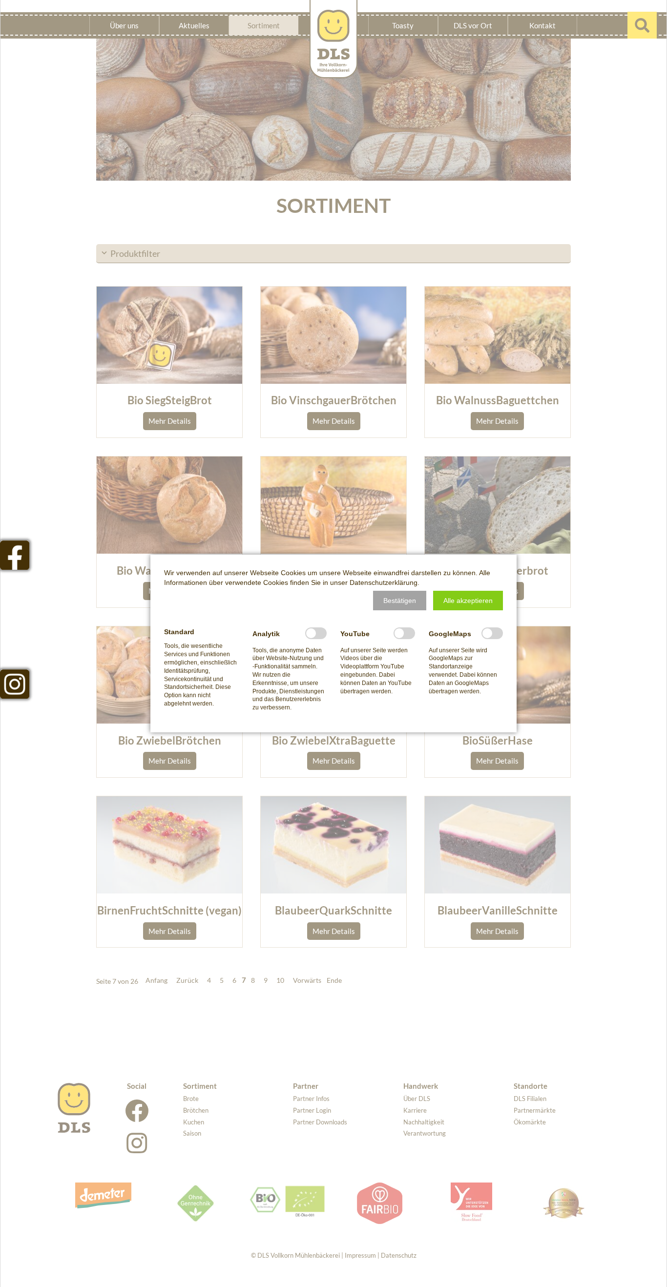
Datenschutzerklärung (383, 582)
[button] (399, 600)
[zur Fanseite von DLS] (14, 555)
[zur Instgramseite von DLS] (14, 684)
